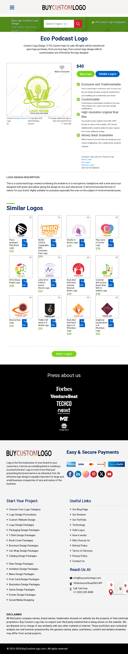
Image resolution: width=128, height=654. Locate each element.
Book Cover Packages (21, 540)
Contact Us (78, 561)
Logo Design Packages (21, 524)
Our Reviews (79, 514)
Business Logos (88, 165)
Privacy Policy (79, 555)
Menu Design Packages (21, 574)
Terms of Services (82, 550)
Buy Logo (85, 74)
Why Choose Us (81, 540)
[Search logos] (78, 24)
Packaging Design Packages (24, 530)
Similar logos (107, 74)
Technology (78, 524)
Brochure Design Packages (23, 545)
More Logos (64, 354)
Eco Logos (86, 162)
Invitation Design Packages (23, 568)
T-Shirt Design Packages (22, 535)
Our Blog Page (80, 509)
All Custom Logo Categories (110, 22)
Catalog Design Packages (23, 555)
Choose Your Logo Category (24, 509)
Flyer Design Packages (21, 563)
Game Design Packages (22, 589)
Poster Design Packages (22, 594)
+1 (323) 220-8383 (83, 592)
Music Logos (87, 159)
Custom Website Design (22, 519)
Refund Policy (79, 545)
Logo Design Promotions (22, 514)
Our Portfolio (79, 519)
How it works (79, 535)
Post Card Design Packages (24, 579)
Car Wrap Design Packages (23, 550)
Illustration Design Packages (24, 584)
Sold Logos (78, 530)
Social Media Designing (21, 599)
